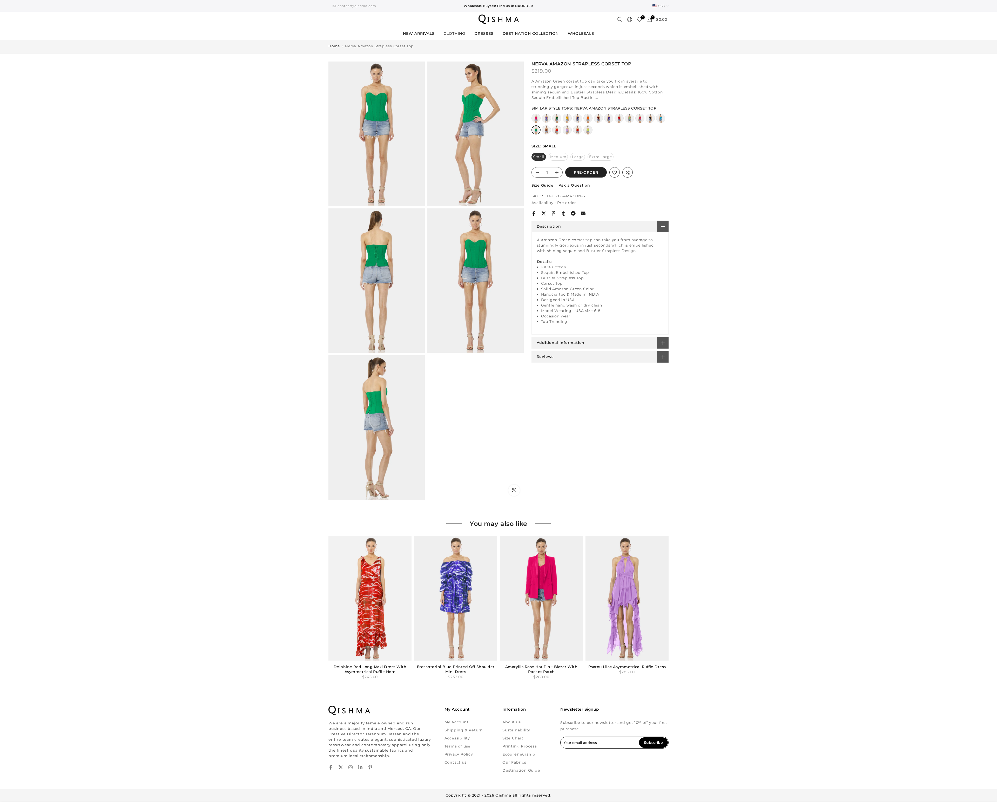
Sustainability (516, 730)
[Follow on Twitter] (340, 767)
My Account (456, 722)
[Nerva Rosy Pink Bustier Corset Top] (640, 120)
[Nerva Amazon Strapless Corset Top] (536, 132)
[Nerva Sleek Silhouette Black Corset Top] (650, 120)
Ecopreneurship (518, 754)
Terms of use (457, 746)
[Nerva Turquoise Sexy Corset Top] (660, 120)
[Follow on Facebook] (330, 767)
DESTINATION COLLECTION (531, 33)
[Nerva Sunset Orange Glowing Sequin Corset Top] (588, 120)
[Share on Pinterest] (553, 213)
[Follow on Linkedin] (360, 767)
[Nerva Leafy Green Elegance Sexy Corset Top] (557, 120)
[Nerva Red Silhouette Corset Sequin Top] (619, 120)
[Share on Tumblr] (563, 213)
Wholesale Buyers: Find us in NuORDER (498, 6)
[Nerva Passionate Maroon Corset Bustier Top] (598, 120)
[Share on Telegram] (573, 213)
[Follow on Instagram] (350, 767)
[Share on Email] (583, 213)
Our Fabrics (514, 762)
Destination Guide (521, 770)
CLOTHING (454, 33)
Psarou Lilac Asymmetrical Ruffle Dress (627, 667)
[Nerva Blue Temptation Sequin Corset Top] (577, 120)
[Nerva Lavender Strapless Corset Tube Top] (546, 120)
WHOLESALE (581, 33)
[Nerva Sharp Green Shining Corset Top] (588, 132)
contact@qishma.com (357, 6)
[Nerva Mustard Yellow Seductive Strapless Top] (567, 120)
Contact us (455, 762)
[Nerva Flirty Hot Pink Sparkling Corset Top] (536, 120)
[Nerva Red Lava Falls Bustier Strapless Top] (577, 132)
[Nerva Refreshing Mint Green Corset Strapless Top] (629, 120)
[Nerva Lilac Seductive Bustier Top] (567, 132)
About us (511, 722)
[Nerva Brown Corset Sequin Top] (546, 132)
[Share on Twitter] (543, 213)
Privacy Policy (458, 754)
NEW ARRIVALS (419, 33)
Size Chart (512, 738)
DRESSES (484, 33)
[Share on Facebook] (533, 213)
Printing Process (519, 746)
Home (334, 46)
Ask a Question (574, 185)
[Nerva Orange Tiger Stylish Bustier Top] (557, 132)
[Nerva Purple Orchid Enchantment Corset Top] (608, 120)
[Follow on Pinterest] (370, 767)
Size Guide (542, 185)
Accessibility (457, 738)
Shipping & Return (463, 730)
